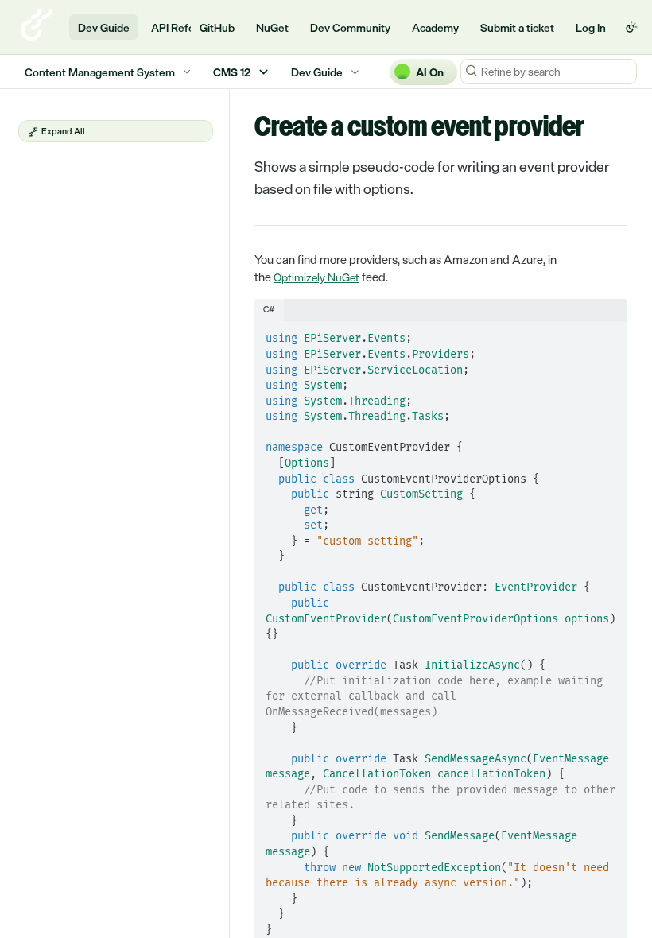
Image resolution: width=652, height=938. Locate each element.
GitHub (217, 27)
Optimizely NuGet (316, 277)
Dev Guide (104, 27)
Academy (435, 27)
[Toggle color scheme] (631, 27)
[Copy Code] (607, 335)
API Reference (187, 27)
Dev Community (350, 27)
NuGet (272, 27)
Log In (591, 27)
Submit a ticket (517, 27)
